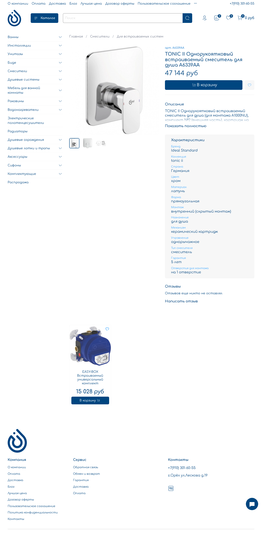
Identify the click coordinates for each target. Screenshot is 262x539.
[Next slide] (152, 90)
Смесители (100, 36)
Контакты (16, 519)
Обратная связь (85, 467)
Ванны (13, 37)
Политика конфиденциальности (33, 512)
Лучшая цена (91, 3)
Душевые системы (23, 79)
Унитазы (15, 54)
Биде (12, 62)
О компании (18, 3)
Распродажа (18, 182)
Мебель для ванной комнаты (24, 90)
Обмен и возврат (86, 473)
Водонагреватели (23, 110)
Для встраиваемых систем (140, 36)
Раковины (16, 101)
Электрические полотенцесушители (26, 121)
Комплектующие (22, 174)
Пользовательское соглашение (164, 3)
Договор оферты (119, 3)
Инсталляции (19, 45)
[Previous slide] (75, 90)
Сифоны (14, 165)
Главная (76, 36)
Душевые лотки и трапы (29, 148)
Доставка (57, 3)
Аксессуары (17, 157)
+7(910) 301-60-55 (242, 3)
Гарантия (81, 480)
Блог (73, 3)
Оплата (38, 3)
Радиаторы (17, 131)
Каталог (48, 18)
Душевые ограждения (26, 140)
